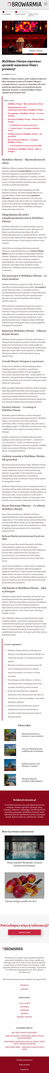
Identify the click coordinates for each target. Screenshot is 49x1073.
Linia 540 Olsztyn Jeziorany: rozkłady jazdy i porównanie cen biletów (32, 750)
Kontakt (24, 989)
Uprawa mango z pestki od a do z (21, 901)
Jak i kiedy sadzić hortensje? (24, 1032)
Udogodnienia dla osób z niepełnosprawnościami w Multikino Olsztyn (25, 108)
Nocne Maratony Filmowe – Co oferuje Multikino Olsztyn (23, 141)
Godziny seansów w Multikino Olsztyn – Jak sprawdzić (25, 135)
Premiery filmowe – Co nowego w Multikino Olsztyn (24, 129)
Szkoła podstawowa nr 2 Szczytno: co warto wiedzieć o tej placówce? (33, 735)
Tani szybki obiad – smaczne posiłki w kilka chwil (24, 1048)
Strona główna (7, 14)
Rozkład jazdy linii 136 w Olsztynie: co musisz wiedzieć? (31, 765)
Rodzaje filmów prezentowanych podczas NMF (26, 146)
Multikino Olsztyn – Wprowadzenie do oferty (25, 104)
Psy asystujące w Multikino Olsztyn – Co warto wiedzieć (26, 114)
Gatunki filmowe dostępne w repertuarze (24, 125)
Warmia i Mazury (20, 14)
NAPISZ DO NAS (24, 932)
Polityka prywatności (24, 1060)
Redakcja (24, 985)
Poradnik (24, 1010)
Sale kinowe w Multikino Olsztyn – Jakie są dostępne (24, 150)
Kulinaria (24, 1006)
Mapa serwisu (24, 1064)
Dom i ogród (24, 1003)
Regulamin (24, 1069)
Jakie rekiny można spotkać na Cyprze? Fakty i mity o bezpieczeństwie (24, 1042)
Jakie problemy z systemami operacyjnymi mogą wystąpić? (24, 1037)
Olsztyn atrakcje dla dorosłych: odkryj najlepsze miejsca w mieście (32, 780)
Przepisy (24, 1013)
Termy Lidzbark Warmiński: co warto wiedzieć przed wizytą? (24, 864)
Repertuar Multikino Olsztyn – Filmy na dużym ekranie (26, 120)
